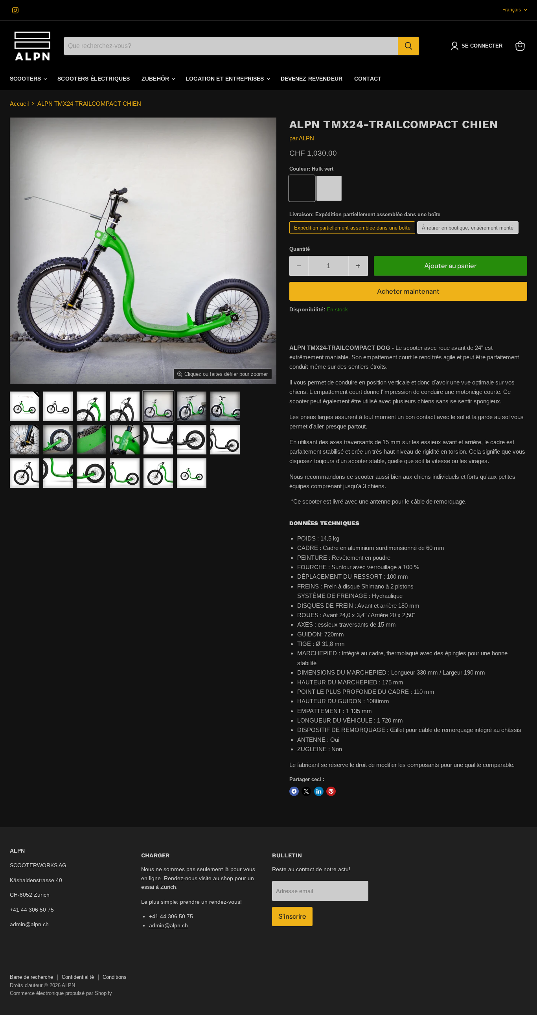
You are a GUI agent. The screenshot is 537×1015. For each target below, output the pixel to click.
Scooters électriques (93, 78)
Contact (367, 78)
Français (511, 10)
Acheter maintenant (408, 291)
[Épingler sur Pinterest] (331, 791)
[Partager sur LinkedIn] (319, 791)
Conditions (115, 977)
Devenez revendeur (311, 78)
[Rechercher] (408, 46)
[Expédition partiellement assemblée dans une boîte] (353, 235)
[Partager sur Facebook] (294, 791)
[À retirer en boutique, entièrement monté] (468, 235)
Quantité (299, 249)
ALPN (306, 138)
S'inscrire (292, 916)
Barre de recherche (31, 977)
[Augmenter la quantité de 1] (358, 266)
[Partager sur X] (306, 791)
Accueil (19, 103)
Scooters (26, 78)
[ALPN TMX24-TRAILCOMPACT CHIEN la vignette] (24, 406)
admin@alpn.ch (168, 925)
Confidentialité (78, 977)
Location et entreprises (225, 78)
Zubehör (156, 78)
